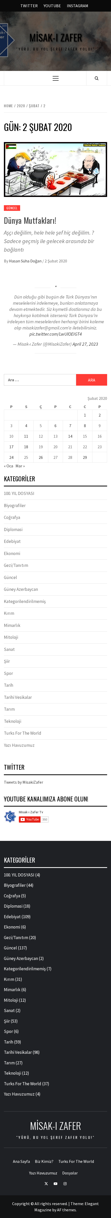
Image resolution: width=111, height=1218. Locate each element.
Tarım (9, 709)
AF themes (66, 1209)
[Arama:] (40, 380)
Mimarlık (12, 625)
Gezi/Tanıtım (16, 565)
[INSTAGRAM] (65, 1183)
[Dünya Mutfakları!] (55, 168)
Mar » (20, 465)
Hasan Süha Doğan (25, 260)
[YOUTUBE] (55, 1183)
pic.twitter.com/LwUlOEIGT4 (55, 334)
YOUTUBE (52, 5)
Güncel (12, 208)
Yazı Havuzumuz (19, 745)
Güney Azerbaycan (21, 589)
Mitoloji (11, 637)
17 (11, 446)
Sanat (9, 649)
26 (41, 457)
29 (85, 457)
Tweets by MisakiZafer (23, 782)
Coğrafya (12, 517)
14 (70, 436)
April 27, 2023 (85, 344)
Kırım (9, 613)
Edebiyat (12, 541)
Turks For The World (22, 733)
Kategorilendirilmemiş (25, 601)
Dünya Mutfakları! (30, 220)
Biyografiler (15, 505)
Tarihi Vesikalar (18, 697)
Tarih (8, 685)
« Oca (8, 465)
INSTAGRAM (77, 5)
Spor (8, 673)
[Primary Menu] (56, 78)
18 (26, 446)
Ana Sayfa (21, 1161)
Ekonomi (12, 553)
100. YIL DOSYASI (19, 493)
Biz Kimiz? (44, 1161)
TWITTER (29, 5)
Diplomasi (13, 529)
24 (11, 457)
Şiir (7, 661)
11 (26, 436)
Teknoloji (12, 721)
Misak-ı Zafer (55, 37)
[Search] (97, 78)
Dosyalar (70, 1172)
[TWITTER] (46, 1183)
